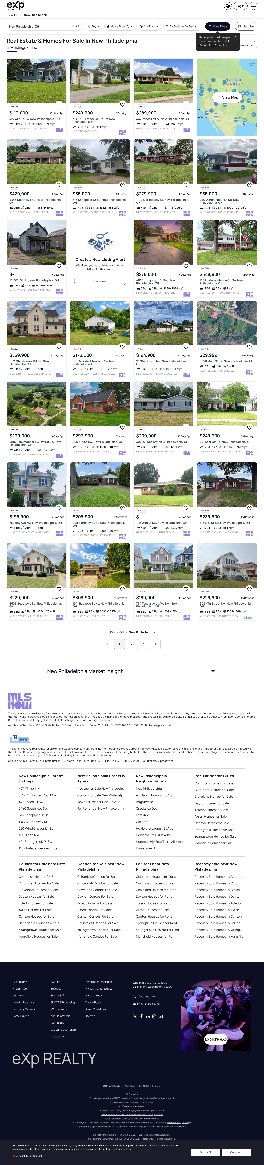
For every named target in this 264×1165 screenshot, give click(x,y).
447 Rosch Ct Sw (31, 802)
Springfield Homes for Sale (214, 830)
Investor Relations (24, 1002)
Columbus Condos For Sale (97, 876)
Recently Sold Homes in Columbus (219, 876)
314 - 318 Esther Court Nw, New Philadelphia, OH (94, 120)
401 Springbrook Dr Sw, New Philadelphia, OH (155, 281)
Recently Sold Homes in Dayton (218, 896)
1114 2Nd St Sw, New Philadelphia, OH (161, 523)
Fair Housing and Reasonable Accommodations (132, 1102)
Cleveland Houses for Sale (38, 890)
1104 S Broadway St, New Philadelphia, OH (162, 201)
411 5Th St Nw (29, 835)
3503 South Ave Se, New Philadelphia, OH (35, 604)
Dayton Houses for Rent (154, 896)
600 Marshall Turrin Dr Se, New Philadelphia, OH (94, 362)
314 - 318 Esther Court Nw (38, 795)
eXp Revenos (59, 1009)
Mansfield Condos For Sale (97, 936)
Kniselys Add (145, 848)
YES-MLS (150, 713)
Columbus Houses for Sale (38, 876)
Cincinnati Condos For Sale (97, 883)
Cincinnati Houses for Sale (39, 883)
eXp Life (55, 981)
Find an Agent (21, 988)
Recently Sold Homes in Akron (217, 910)
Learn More (178, 1126)
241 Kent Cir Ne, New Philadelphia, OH (225, 442)
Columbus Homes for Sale (214, 783)
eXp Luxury (57, 1022)
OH (121, 632)
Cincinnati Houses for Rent (156, 883)
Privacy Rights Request (99, 988)
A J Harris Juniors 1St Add (154, 795)
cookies (25, 1145)
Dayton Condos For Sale (95, 896)
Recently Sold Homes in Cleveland (219, 890)
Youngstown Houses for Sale (40, 930)
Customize (236, 1152)
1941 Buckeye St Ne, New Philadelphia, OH (99, 604)
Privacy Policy (93, 995)
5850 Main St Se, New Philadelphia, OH (226, 361)
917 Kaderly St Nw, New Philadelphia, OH (161, 362)
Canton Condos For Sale (95, 916)
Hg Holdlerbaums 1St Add (154, 828)
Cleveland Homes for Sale (214, 796)
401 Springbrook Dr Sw (35, 841)
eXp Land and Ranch (63, 1029)
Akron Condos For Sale (94, 910)
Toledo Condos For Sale (94, 903)
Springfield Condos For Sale (98, 923)
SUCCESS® (57, 995)
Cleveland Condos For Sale (97, 890)
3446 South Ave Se (33, 808)
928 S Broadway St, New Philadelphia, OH (99, 524)
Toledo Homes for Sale (211, 810)
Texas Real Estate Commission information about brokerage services (132, 1114)
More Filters (220, 26)
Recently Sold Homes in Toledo (218, 903)
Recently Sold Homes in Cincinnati (219, 883)
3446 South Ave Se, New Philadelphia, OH (35, 201)
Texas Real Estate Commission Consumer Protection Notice (132, 1118)
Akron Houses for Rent (153, 910)
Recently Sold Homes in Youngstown (219, 930)
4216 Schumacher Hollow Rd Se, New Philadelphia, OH (35, 443)
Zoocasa (56, 988)
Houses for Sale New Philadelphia (101, 788)
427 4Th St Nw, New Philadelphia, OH (34, 119)
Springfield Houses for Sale (39, 923)
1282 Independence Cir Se (38, 848)
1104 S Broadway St (33, 822)
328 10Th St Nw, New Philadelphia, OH (162, 442)
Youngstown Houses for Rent (157, 930)
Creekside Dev (147, 808)
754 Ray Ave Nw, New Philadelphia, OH (35, 523)
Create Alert (100, 281)
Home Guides (21, 1016)
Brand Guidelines (95, 1009)
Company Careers (24, 1009)
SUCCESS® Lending (63, 1002)
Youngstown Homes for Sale (216, 836)
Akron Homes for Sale (211, 816)
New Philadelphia (142, 632)
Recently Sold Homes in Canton (218, 916)
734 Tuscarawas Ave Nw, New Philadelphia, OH (156, 604)
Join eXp (18, 995)
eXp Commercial (61, 1016)
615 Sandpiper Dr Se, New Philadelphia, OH (100, 201)
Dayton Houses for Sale (36, 896)
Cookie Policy (93, 1002)
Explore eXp (20, 981)
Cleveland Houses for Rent (156, 890)
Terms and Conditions (98, 981)
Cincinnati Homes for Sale (214, 790)
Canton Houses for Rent (154, 916)
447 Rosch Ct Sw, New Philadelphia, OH (163, 119)
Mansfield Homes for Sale (214, 843)
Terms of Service (161, 1098)
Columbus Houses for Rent (156, 876)
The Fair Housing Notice (178, 1122)
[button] (132, 671)
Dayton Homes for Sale (212, 803)
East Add (142, 815)
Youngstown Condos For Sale (99, 930)
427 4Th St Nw (29, 788)
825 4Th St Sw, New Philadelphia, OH (98, 442)
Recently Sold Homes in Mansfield (219, 936)
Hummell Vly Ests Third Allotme (159, 841)
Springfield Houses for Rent (156, 923)
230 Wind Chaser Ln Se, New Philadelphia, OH (219, 201)
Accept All (205, 1152)
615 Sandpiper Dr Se (34, 815)
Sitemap (90, 1016)
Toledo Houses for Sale (36, 903)
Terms (109, 1149)
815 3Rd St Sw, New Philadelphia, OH (225, 523)
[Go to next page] (155, 644)
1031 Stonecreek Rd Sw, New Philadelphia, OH (29, 362)
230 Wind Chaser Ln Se (36, 828)
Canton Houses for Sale (36, 916)
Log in (240, 6)
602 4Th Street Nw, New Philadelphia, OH (225, 604)
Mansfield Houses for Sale (38, 936)
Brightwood (144, 802)
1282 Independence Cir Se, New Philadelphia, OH (221, 281)
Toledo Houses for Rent (153, 903)
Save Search (246, 45)
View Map (230, 97)
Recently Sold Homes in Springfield (219, 923)
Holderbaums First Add (153, 835)
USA (112, 632)
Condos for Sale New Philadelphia (101, 795)
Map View (248, 26)
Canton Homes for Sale (212, 823)
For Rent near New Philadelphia (100, 808)
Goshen (142, 822)
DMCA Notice (132, 1094)
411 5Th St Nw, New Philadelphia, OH (34, 280)
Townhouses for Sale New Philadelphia (101, 802)
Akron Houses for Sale (35, 910)
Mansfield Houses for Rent (156, 936)
